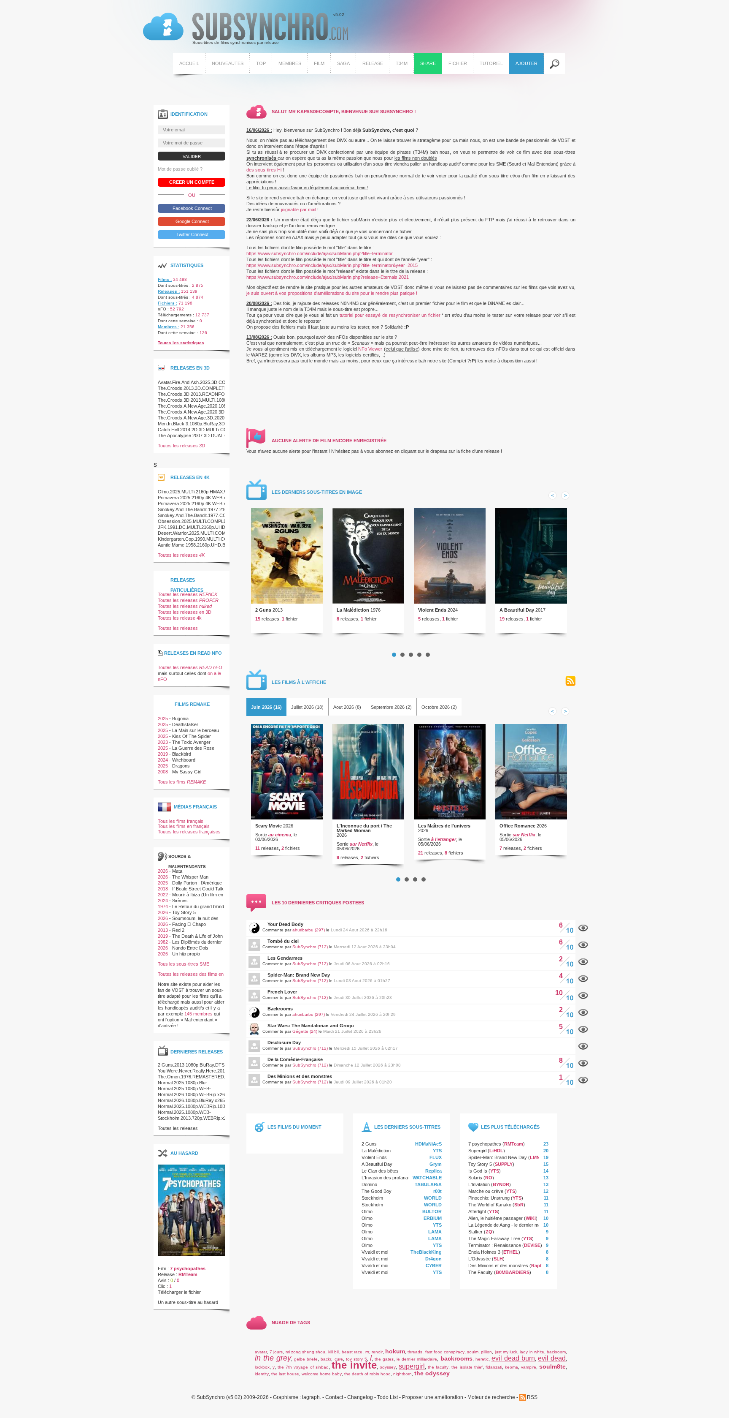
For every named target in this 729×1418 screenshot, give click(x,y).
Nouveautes (227, 63)
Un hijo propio (186, 953)
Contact (334, 1397)
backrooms (456, 1358)
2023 (163, 742)
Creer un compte (191, 182)
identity (262, 1374)
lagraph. (311, 1397)
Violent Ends (432, 609)
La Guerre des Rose (193, 748)
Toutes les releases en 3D (184, 612)
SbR (519, 1204)
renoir (377, 1352)
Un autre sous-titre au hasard (188, 1302)
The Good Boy (377, 1191)
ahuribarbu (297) (308, 930)
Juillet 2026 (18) (307, 707)
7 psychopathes (484, 1143)
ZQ (489, 1231)
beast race (352, 1352)
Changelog (360, 1397)
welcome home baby (322, 1374)
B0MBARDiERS (512, 1272)
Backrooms (280, 1008)
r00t (437, 1191)
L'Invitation (479, 1184)
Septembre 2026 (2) (391, 707)
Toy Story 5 (480, 1164)
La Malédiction (353, 609)
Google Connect (191, 221)
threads (415, 1352)
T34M (402, 63)
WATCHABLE (427, 1177)
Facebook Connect (191, 208)
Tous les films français (180, 821)
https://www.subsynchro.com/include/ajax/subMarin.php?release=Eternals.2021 (327, 277)
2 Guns (263, 609)
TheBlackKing (426, 1252)
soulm (472, 1352)
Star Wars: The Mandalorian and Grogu (310, 1025)
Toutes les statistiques (181, 342)
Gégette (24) (304, 1031)
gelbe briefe (306, 1359)
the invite (354, 1365)
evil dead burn (513, 1358)
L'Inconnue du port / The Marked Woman (364, 828)
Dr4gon (433, 1258)
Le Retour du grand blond (198, 906)
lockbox (262, 1367)
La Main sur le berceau (195, 730)
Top (261, 63)
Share (428, 63)
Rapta (537, 1265)
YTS (437, 1150)
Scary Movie (268, 825)
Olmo (367, 1211)
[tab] (266, 707)
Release (372, 63)
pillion (486, 1352)
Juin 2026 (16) (266, 707)
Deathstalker (185, 724)
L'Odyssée (479, 1258)
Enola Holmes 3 (484, 1252)
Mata (177, 871)
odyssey (388, 1367)
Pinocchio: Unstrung (489, 1197)
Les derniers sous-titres (407, 1127)
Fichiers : (167, 303)
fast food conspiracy (444, 1352)
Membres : (168, 326)
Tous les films (182, 781)
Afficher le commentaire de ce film (583, 928)
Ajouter (526, 63)
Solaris (475, 1177)
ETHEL (510, 1252)
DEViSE (532, 1245)
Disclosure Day (284, 1042)
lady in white (532, 1352)
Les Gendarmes (284, 958)
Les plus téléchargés (510, 1127)
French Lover (282, 991)
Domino (369, 1184)
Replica (433, 1170)
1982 (163, 941)
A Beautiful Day (517, 609)
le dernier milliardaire (417, 1359)
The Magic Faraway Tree (494, 1238)
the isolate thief (466, 1367)
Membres (289, 63)
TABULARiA (428, 1184)
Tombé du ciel (283, 941)
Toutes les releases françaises (189, 831)
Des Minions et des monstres (299, 1076)
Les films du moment (294, 1127)
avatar (261, 1352)
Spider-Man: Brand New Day (298, 974)
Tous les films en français (184, 826)
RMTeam (513, 1143)
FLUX (435, 1157)
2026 (163, 871)
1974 (163, 906)
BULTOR (432, 1211)
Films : (165, 279)
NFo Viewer (370, 348)
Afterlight (477, 1211)
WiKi (531, 1218)
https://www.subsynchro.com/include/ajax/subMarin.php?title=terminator (319, 253)
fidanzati (494, 1367)
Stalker (475, 1231)
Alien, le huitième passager (495, 1218)
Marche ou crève (485, 1191)
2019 (163, 754)
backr (326, 1359)
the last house (285, 1374)
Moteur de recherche (491, 1397)
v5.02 (243, 29)
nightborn (402, 1374)
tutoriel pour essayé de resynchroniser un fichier (390, 315)
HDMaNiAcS (428, 1143)
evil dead (552, 1358)
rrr (367, 1352)
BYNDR (501, 1184)
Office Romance (517, 825)
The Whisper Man (190, 876)
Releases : (169, 291)
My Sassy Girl (186, 771)
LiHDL (496, 1150)
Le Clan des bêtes (380, 1170)
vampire (528, 1367)
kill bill (333, 1352)
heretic (482, 1359)
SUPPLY (504, 1164)
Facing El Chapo (189, 924)
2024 (163, 759)
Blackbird (181, 754)
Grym (435, 1164)
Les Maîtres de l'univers (444, 825)
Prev (552, 495)
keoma (511, 1367)
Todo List (387, 1397)
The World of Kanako (489, 1204)
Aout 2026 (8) (347, 707)
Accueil (189, 63)
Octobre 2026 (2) (439, 707)
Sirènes (180, 900)
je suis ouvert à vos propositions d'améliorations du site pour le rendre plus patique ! (331, 293)
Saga (343, 63)
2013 (163, 930)
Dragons (181, 765)
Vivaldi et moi (375, 1252)
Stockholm (372, 1197)
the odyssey (432, 1373)
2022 (163, 894)
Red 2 (178, 930)
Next (565, 495)
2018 (163, 888)
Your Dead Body (285, 924)
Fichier (457, 63)
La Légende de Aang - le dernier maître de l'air (515, 1224)
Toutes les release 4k (180, 618)
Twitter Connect (191, 234)
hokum (395, 1351)
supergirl (412, 1366)
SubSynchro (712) (310, 946)
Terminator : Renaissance (494, 1245)
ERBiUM (433, 1218)
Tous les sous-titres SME (183, 963)
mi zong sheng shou (306, 1352)
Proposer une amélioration (432, 1397)
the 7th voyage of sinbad (303, 1367)
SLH (498, 1258)
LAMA (435, 1231)
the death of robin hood (367, 1374)
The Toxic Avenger (191, 742)
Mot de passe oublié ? (180, 168)
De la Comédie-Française (295, 1059)
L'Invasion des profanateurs (390, 1177)
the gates (384, 1359)
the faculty (438, 1367)
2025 (163, 718)
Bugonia (180, 718)
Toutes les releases (181, 445)
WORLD (433, 1197)
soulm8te (552, 1366)
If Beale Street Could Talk (198, 888)
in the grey (273, 1358)
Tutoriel (491, 63)
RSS (570, 681)
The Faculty (480, 1272)
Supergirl (477, 1150)
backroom (556, 1352)
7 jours (276, 1352)
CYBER (434, 1265)
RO (488, 1177)
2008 (163, 771)
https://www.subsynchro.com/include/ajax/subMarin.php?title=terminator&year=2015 (332, 265)
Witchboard (183, 759)
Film (319, 63)
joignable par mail (298, 209)
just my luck (506, 1352)
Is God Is (477, 1170)
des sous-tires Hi (263, 169)
